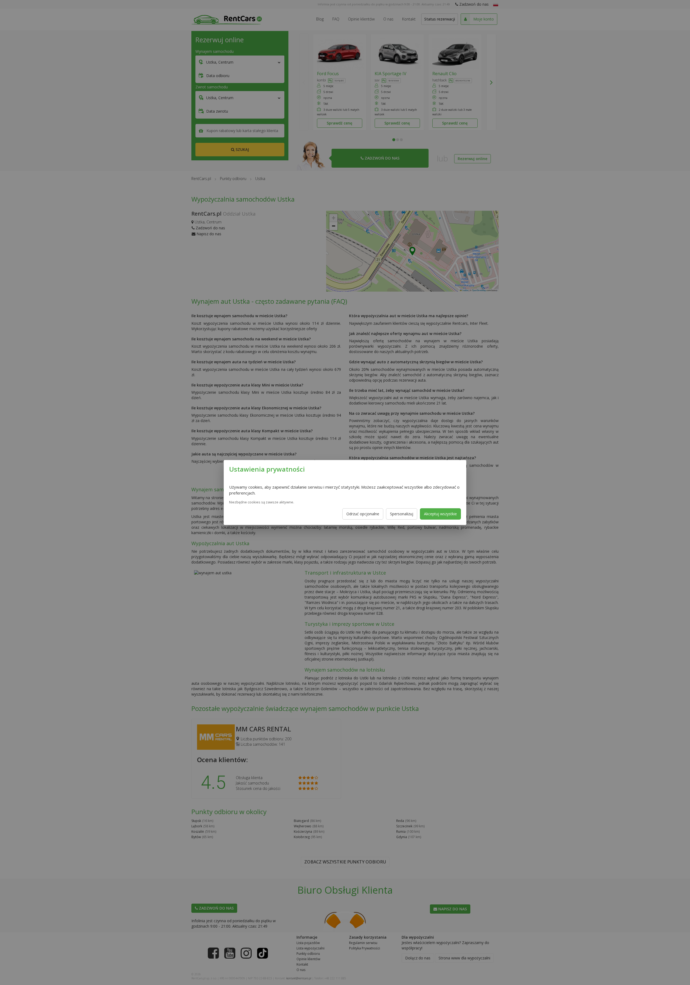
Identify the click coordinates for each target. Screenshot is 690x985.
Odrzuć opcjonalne (362, 513)
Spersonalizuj (401, 513)
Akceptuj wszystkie (440, 513)
